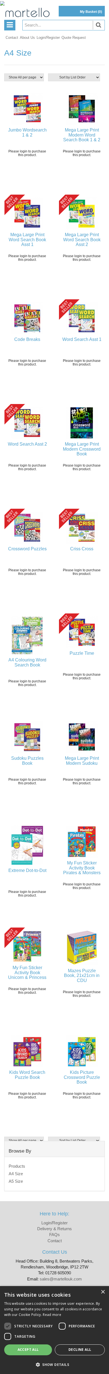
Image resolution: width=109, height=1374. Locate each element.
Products (17, 1166)
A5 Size (16, 1181)
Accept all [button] (28, 1349)
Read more (52, 1314)
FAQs (54, 1234)
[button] (54, 1364)
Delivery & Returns (54, 1228)
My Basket (91, 12)
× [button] (103, 1292)
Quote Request (73, 37)
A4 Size (16, 1173)
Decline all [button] (79, 1349)
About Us (27, 37)
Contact (12, 37)
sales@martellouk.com (61, 1279)
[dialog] (54, 1330)
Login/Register (48, 37)
